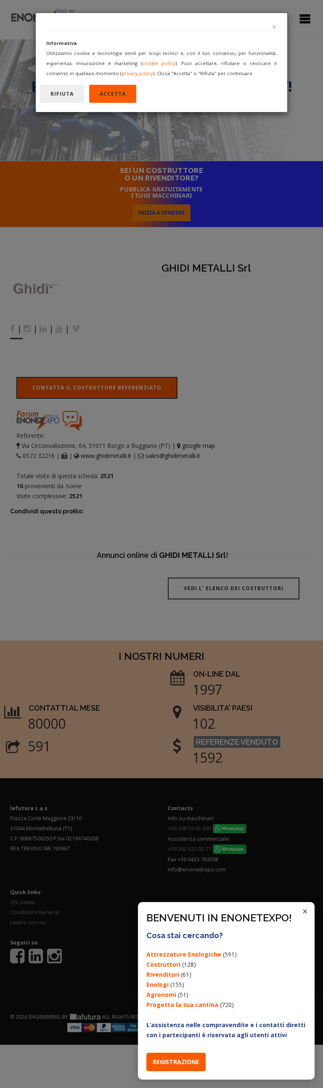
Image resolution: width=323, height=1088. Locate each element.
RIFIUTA (62, 93)
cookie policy (158, 63)
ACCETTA (113, 93)
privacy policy (137, 73)
